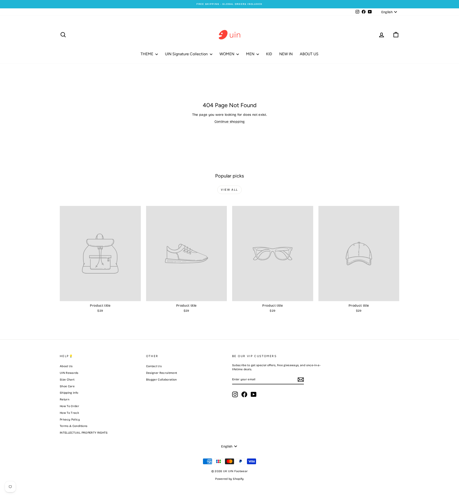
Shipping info (69, 392)
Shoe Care (67, 386)
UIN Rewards (69, 373)
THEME (147, 54)
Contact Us (154, 366)
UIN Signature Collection (187, 54)
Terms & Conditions (73, 426)
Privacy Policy (70, 419)
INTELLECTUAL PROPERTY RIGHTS (84, 432)
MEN (250, 54)
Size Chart (67, 379)
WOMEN (227, 54)
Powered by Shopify (229, 478)
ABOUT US (309, 54)
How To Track (69, 412)
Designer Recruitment (161, 373)
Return (64, 399)
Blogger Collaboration (161, 379)
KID (269, 54)
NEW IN (286, 54)
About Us (66, 366)
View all (229, 189)
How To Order (69, 406)
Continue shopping (229, 122)
